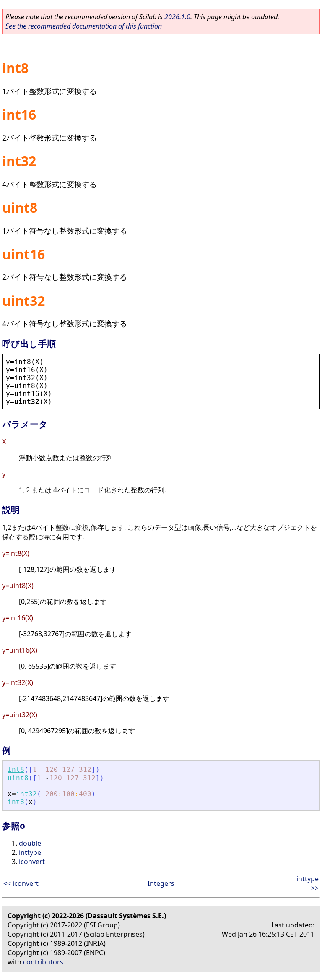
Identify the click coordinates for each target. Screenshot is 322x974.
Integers (161, 883)
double (30, 843)
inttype (30, 852)
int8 (16, 769)
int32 (26, 794)
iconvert (32, 861)
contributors (43, 961)
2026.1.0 (177, 16)
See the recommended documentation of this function (83, 26)
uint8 (18, 778)
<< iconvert (21, 883)
